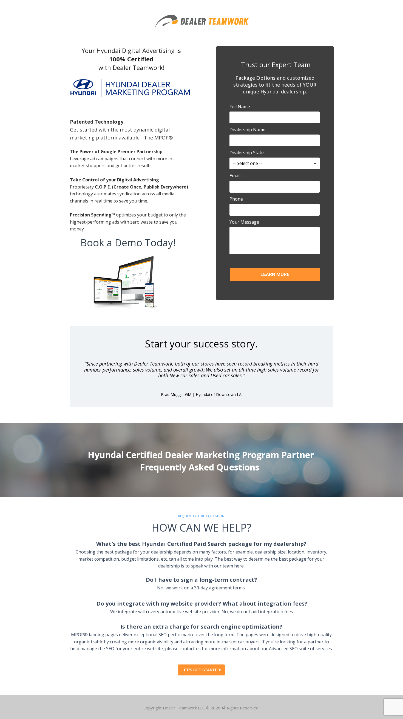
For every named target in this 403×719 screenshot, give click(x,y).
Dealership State (246, 152)
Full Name (239, 106)
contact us (190, 649)
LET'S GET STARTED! (201, 670)
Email (234, 175)
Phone (236, 199)
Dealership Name (247, 129)
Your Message (244, 222)
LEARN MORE (275, 274)
